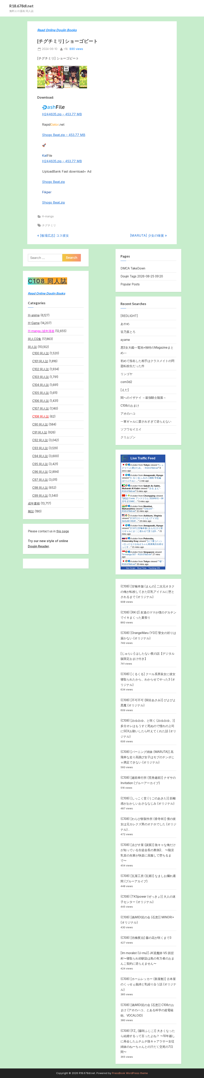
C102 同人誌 (40, 369)
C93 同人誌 (40, 448)
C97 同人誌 (40, 480)
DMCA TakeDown (133, 268)
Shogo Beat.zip (53, 182)
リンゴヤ (126, 374)
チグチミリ (49, 225)
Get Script (130, 568)
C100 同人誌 (40, 353)
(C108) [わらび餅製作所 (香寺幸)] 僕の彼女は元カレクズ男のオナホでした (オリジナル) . (148, 824)
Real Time (141, 568)
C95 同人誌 (40, 464)
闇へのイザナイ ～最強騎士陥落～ (143, 398)
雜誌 (31, 511)
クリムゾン (128, 437)
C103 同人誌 (40, 377)
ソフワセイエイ (131, 429)
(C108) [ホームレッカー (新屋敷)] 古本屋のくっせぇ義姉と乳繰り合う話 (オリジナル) (148, 984)
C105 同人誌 (40, 393)
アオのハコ (128, 413)
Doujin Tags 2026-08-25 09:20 (142, 276)
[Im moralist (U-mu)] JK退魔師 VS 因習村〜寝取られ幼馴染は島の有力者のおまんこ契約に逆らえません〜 (147, 958)
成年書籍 (34, 503)
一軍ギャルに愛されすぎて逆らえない (146, 421)
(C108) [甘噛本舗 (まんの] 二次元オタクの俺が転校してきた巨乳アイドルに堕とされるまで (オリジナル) (148, 591)
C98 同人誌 (40, 488)
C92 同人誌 (40, 440)
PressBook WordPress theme (130, 1073)
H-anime (34, 315)
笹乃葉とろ (128, 332)
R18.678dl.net (21, 6)
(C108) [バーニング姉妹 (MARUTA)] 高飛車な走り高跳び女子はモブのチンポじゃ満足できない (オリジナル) (147, 757)
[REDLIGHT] (129, 316)
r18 (66, 49)
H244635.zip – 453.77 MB (62, 114)
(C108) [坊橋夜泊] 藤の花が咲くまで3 (146, 938)
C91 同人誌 (39, 432)
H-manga (48, 216)
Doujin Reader (38, 546)
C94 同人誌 (40, 456)
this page (62, 531)
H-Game (34, 323)
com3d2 (126, 382)
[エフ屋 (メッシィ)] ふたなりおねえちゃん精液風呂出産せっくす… (142, 544)
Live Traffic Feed (142, 458)
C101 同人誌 (40, 361)
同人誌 (32, 347)
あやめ (125, 324)
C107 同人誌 (40, 408)
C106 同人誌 (40, 401)
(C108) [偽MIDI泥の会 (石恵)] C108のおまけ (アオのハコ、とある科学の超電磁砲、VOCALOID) (147, 1010)
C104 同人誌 (40, 385)
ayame (125, 340)
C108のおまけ (130, 405)
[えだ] (125, 390)
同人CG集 (34, 339)
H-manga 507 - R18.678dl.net (137, 554)
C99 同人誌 (40, 496)
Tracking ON (154, 568)
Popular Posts (130, 284)
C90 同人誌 (40, 424)
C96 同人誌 (40, 472)
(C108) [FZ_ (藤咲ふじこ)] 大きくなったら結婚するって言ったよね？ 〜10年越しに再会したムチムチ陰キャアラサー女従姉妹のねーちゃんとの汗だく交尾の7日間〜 (148, 1041)
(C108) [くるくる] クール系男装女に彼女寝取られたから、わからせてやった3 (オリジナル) (148, 679)
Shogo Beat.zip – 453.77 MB (63, 135)
